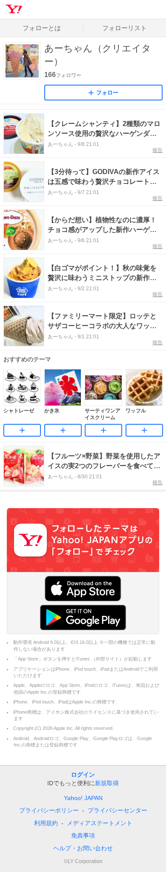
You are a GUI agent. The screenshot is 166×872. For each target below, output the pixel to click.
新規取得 (107, 783)
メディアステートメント (99, 823)
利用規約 (46, 823)
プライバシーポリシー (49, 810)
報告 (157, 150)
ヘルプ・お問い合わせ (83, 848)
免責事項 (83, 835)
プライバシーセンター (117, 810)
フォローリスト (124, 27)
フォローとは (42, 27)
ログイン (83, 774)
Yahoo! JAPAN (83, 798)
